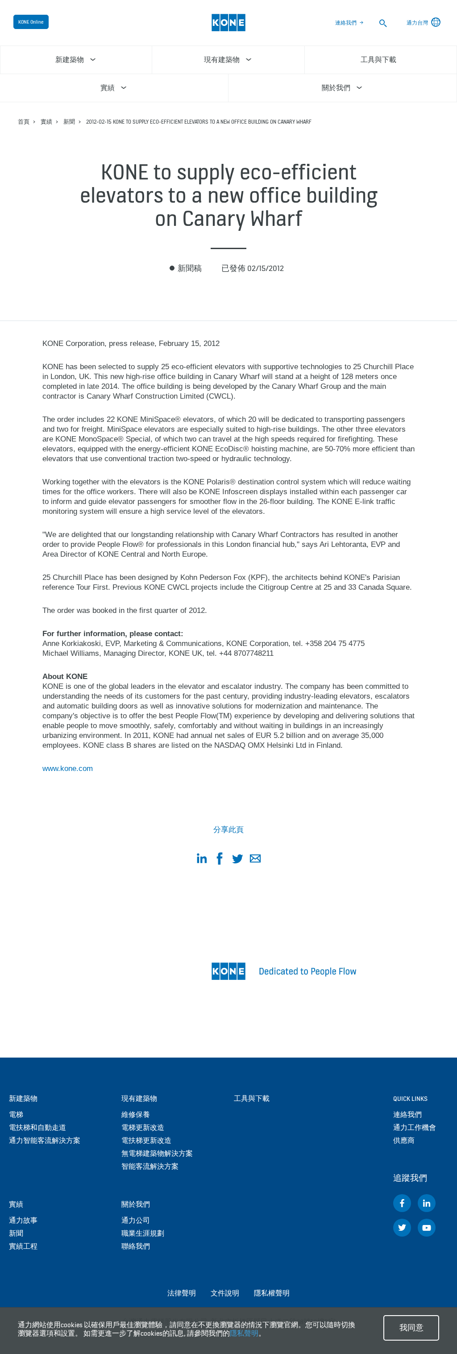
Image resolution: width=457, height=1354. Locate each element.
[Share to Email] (255, 860)
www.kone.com (67, 768)
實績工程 (23, 1246)
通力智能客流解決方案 (44, 1140)
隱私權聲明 (272, 1293)
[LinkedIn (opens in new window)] (427, 1203)
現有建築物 (139, 1098)
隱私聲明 (244, 1333)
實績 (46, 121)
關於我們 (135, 1204)
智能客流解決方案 (150, 1166)
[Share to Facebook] (219, 860)
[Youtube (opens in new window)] (427, 1228)
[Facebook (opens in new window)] (402, 1203)
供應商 (404, 1140)
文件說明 (225, 1293)
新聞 (69, 121)
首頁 (23, 121)
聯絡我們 (135, 1246)
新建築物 (23, 1098)
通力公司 (135, 1220)
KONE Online (31, 22)
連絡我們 (346, 23)
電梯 (16, 1114)
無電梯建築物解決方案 (157, 1153)
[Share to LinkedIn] (202, 860)
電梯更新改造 (142, 1127)
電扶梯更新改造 (146, 1140)
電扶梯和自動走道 (37, 1127)
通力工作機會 (414, 1127)
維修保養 (135, 1114)
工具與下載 (252, 1098)
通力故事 (23, 1220)
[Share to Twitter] (237, 860)
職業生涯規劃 (142, 1233)
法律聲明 (181, 1293)
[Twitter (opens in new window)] (402, 1228)
